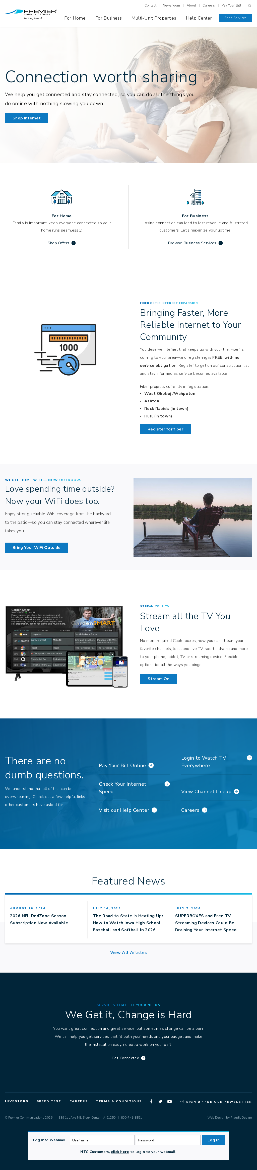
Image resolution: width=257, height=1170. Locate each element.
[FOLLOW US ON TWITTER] (160, 1101)
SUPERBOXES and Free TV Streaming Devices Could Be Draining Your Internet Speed (206, 923)
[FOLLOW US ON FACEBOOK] (151, 1101)
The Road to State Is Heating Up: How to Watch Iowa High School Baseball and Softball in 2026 (128, 923)
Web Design (216, 1118)
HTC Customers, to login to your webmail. (128, 1151)
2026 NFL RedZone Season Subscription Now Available (39, 919)
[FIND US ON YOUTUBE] (169, 1101)
